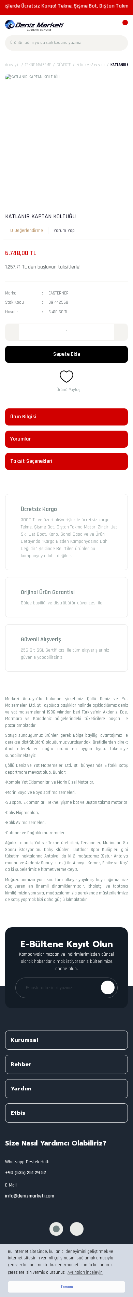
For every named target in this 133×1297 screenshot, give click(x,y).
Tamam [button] (66, 1286)
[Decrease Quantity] (12, 332)
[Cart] (122, 26)
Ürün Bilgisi (23, 416)
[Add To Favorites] (66, 376)
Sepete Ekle (66, 354)
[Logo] (34, 25)
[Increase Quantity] (121, 332)
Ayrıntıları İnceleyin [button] (85, 1272)
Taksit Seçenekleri (31, 461)
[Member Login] (110, 26)
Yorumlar (20, 439)
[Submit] (108, 987)
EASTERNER (58, 293)
